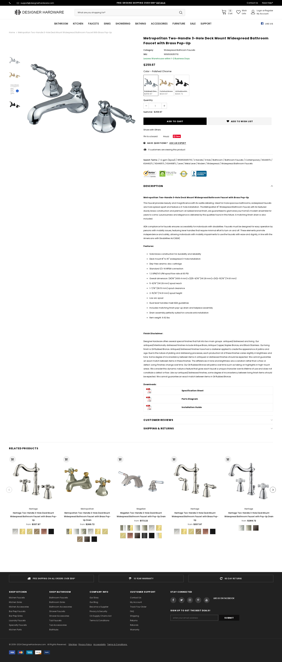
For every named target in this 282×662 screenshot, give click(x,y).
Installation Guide (192, 407)
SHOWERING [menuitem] (123, 23)
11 (148, 149)
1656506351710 (184, 160)
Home (12, 32)
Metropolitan (87, 508)
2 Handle (198, 160)
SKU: (145, 54)
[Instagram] (190, 600)
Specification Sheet (193, 390)
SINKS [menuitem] (107, 23)
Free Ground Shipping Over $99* (141, 2)
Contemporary (252, 160)
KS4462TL (148, 163)
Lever (180, 163)
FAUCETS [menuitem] (93, 23)
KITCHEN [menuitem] (78, 23)
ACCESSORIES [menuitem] (159, 23)
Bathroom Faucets (234, 160)
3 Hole (208, 160)
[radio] (150, 85)
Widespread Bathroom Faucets (237, 163)
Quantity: (148, 100)
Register (269, 10)
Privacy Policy (85, 644)
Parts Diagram (190, 399)
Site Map (73, 644)
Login (260, 10)
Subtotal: (148, 112)
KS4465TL (159, 163)
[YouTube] (207, 600)
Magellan (141, 508)
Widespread (213, 163)
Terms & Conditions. (117, 644)
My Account (262, 13)
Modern (201, 163)
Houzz (166, 136)
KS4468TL (171, 163)
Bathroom (218, 160)
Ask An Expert (177, 143)
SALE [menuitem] (193, 23)
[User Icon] (253, 12)
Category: (148, 50)
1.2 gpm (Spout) (167, 160)
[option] (81, 94)
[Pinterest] (198, 600)
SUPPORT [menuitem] (206, 23)
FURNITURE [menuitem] (178, 23)
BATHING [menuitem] (140, 23)
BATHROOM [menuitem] (61, 23)
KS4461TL (266, 160)
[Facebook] (173, 600)
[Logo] (39, 12)
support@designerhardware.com (37, 3)
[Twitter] (182, 600)
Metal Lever (190, 163)
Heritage (33, 508)
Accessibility (99, 644)
